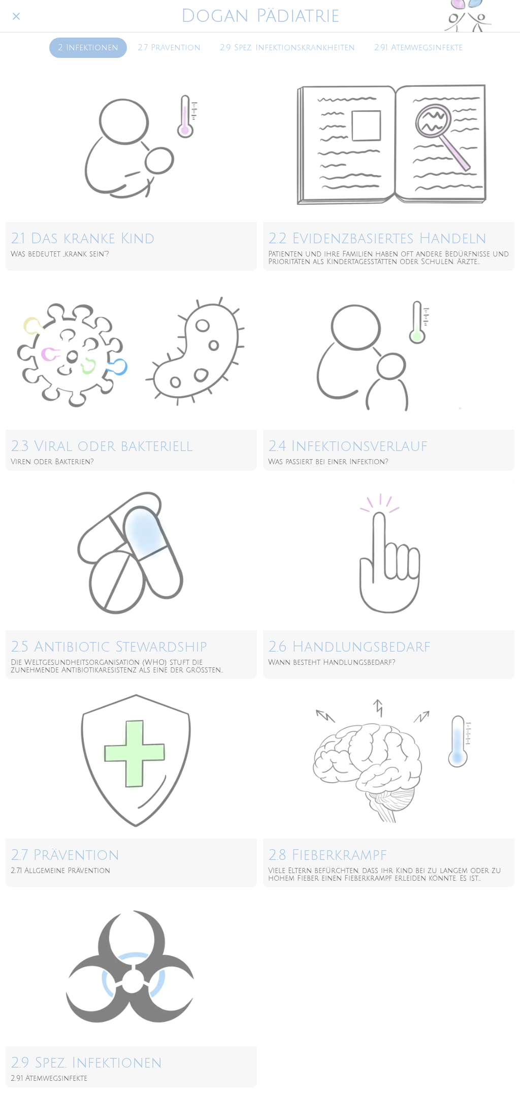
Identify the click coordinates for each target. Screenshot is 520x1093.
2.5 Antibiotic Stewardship (109, 647)
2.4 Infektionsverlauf (348, 446)
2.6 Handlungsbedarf (349, 647)
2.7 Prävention (169, 47)
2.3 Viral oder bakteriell (101, 446)
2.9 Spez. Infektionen (86, 1063)
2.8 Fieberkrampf (327, 855)
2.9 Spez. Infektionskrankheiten (287, 47)
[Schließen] (16, 16)
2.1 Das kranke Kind (83, 238)
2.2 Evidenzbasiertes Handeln (377, 238)
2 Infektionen (88, 47)
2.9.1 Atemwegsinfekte (418, 47)
